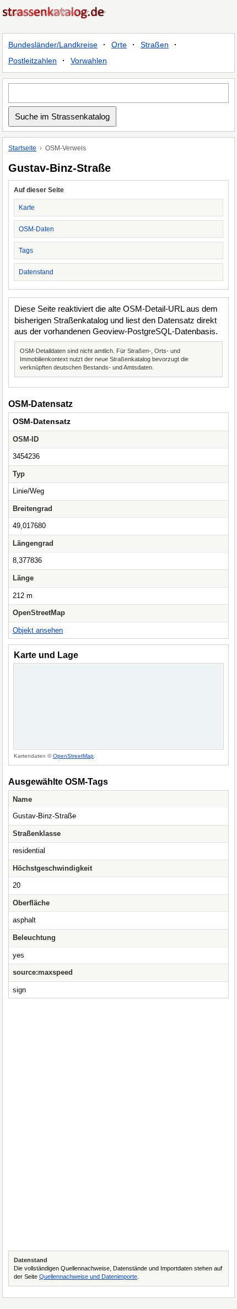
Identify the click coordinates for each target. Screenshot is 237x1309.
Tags (26, 250)
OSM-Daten (36, 229)
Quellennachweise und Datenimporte (88, 1276)
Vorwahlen (89, 60)
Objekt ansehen (38, 630)
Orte (119, 44)
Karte (27, 207)
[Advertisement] (118, 1124)
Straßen (155, 44)
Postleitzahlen (32, 60)
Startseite (22, 148)
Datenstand (36, 272)
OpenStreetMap (73, 756)
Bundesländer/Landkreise (53, 44)
